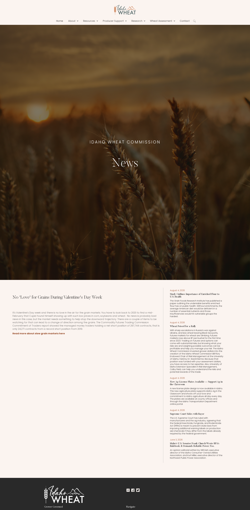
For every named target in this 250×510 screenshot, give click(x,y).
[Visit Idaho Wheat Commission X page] (138, 490)
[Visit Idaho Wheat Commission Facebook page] (133, 490)
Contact (185, 21)
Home (59, 21)
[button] (77, 21)
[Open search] (194, 21)
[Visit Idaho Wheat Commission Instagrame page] (127, 490)
